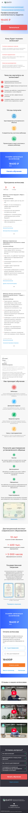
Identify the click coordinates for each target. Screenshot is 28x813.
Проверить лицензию (14, 604)
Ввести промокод (8, 670)
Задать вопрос (14, 782)
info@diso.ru (14, 805)
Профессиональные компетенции (12, 7)
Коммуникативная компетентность (13, 10)
